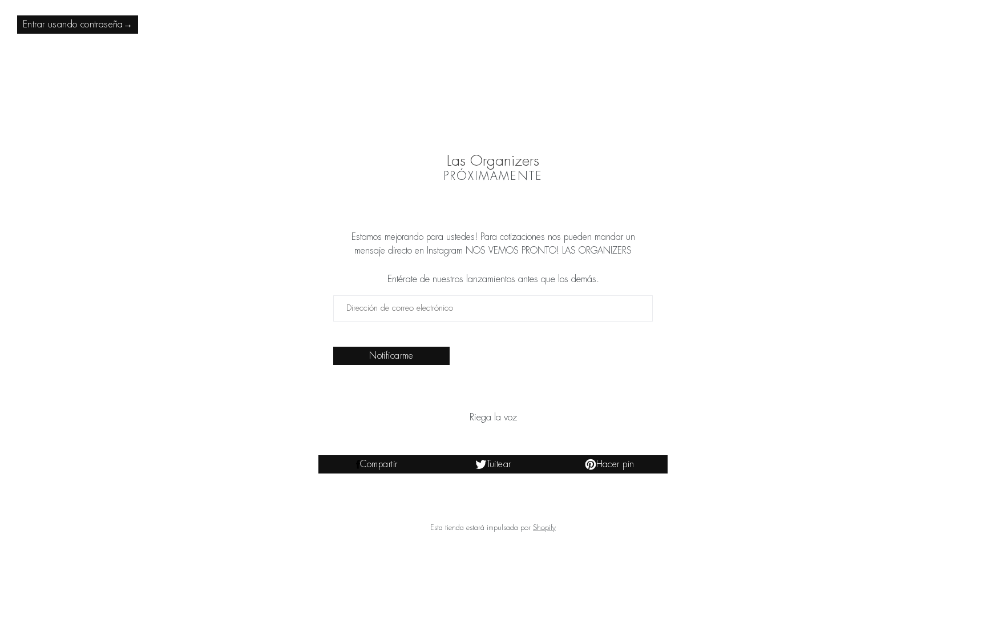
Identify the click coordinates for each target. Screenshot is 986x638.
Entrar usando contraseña (77, 24)
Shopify (544, 527)
